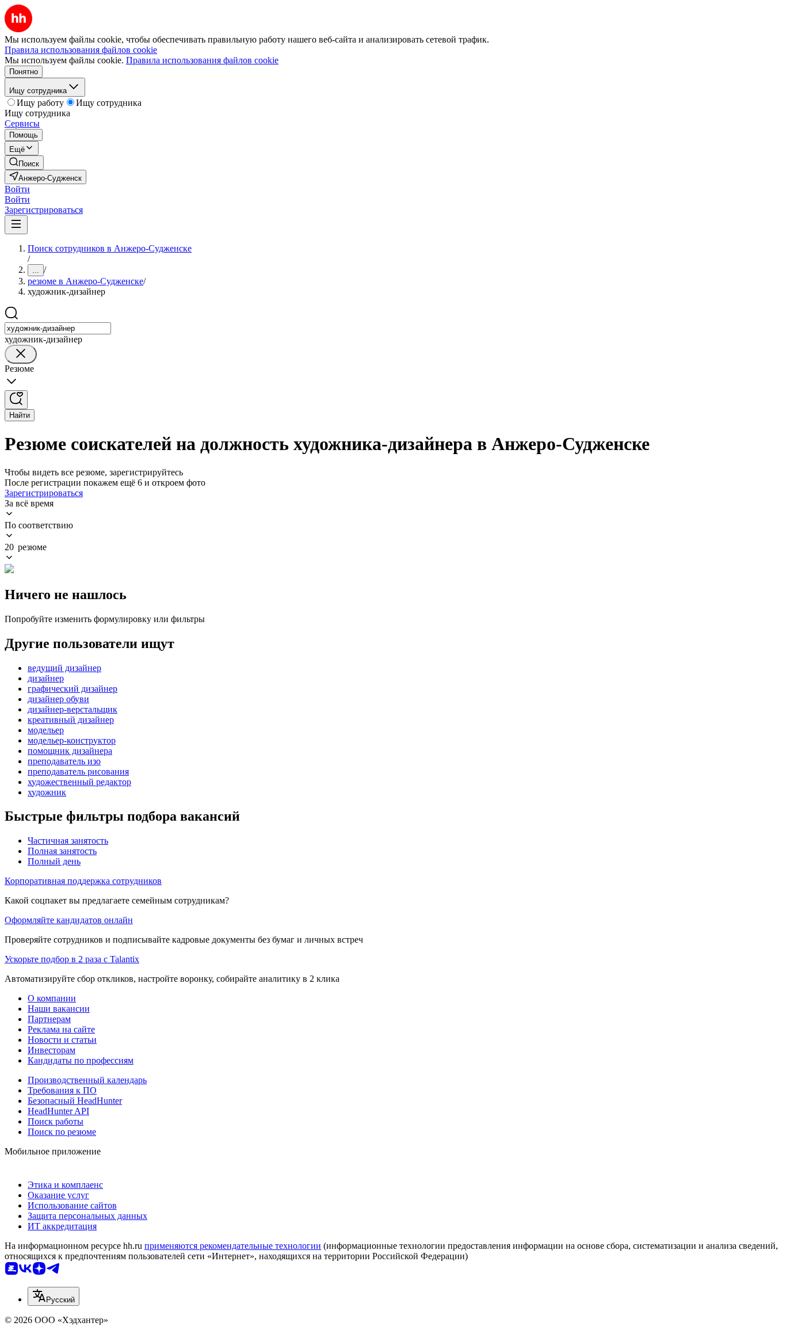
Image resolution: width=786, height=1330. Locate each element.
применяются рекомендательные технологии (232, 1246)
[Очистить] (21, 354)
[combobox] (58, 328)
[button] (17, 189)
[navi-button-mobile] (16, 224)
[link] (24, 162)
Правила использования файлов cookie (202, 60)
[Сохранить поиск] (16, 399)
